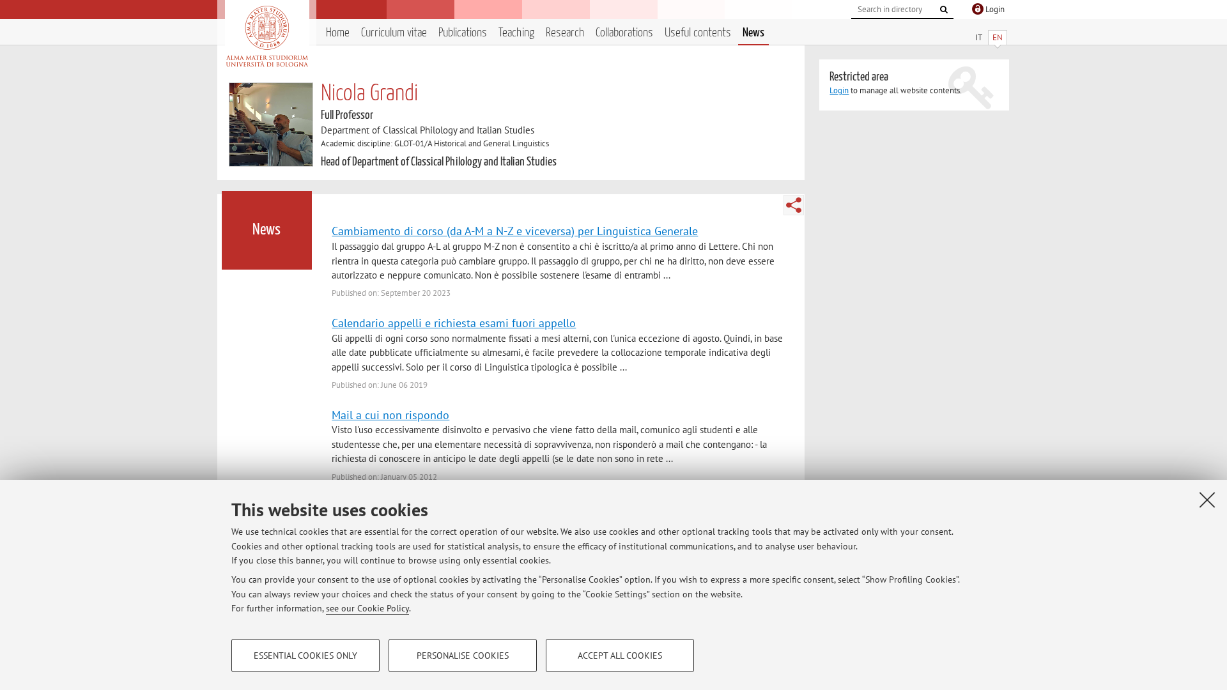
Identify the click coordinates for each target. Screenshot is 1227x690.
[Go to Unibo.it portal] (266, 36)
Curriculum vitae (394, 33)
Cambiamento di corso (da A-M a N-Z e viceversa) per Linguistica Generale (515, 230)
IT (978, 37)
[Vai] (943, 9)
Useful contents (698, 33)
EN (997, 37)
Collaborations (624, 33)
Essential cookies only (305, 655)
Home (338, 33)
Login (839, 90)
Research (565, 33)
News (753, 33)
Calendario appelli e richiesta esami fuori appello (454, 322)
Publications (462, 33)
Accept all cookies (620, 655)
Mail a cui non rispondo (390, 414)
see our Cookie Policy (367, 608)
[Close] (1207, 499)
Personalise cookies (463, 655)
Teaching (516, 33)
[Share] (793, 205)
